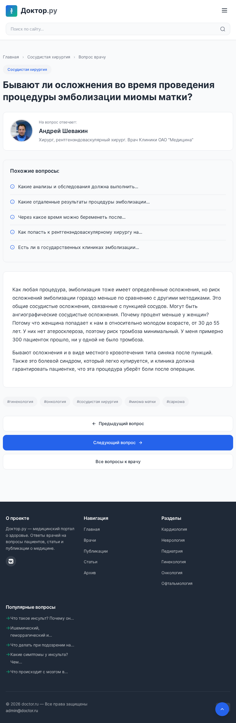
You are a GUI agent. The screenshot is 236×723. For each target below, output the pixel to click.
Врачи (90, 540)
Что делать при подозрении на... (42, 644)
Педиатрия (172, 551)
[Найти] (223, 29)
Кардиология (174, 529)
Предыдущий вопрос (121, 423)
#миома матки (142, 401)
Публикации (96, 551)
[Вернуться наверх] (222, 709)
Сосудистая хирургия (48, 56)
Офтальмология (177, 583)
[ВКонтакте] (11, 561)
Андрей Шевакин (63, 131)
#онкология (55, 401)
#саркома (175, 401)
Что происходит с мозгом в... (39, 671)
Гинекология (173, 561)
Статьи (90, 561)
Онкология (171, 572)
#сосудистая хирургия (97, 401)
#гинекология (20, 401)
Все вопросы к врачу (118, 461)
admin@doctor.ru (22, 710)
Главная (11, 56)
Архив (90, 572)
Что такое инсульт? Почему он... (42, 618)
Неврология (173, 540)
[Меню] (224, 11)
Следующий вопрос (114, 442)
